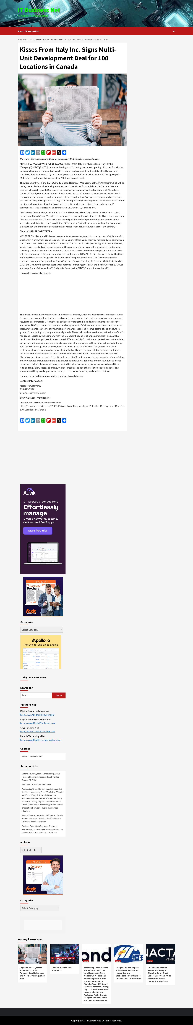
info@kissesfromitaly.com (33, 392)
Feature (71, 958)
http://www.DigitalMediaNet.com (37, 723)
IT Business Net (39, 10)
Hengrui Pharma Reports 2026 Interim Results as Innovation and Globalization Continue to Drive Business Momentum (42, 818)
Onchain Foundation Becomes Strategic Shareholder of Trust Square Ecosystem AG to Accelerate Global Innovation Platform (42, 829)
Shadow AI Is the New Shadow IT (36, 784)
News (22, 961)
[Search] (173, 31)
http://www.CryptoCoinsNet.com (37, 731)
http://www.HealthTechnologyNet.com (40, 739)
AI (52, 958)
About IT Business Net (28, 31)
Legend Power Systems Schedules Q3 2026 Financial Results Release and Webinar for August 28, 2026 (41, 776)
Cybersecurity (61, 958)
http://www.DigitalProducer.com (37, 714)
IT (52, 961)
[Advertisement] (123, 13)
